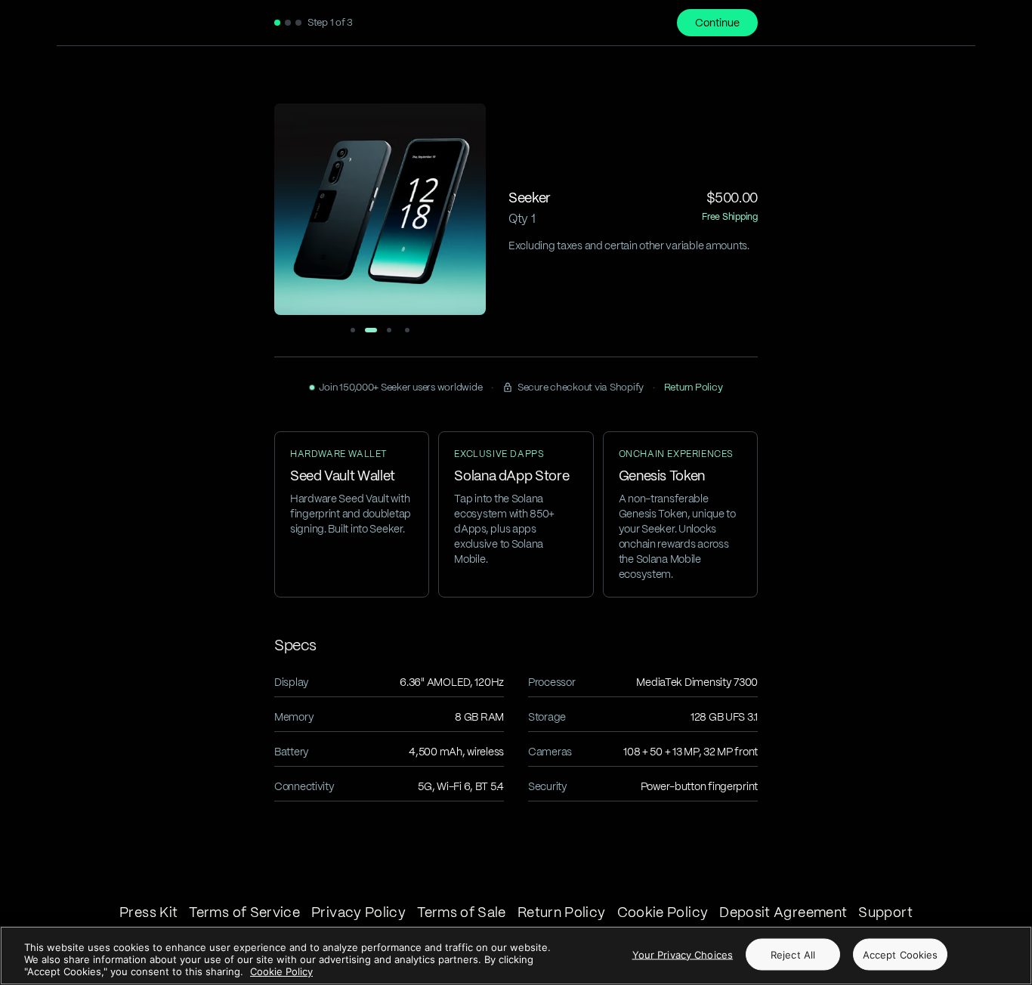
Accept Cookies (900, 955)
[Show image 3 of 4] (389, 330)
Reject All (793, 955)
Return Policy (693, 387)
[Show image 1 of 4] (353, 330)
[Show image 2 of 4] (371, 330)
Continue (717, 22)
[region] (516, 955)
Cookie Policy (281, 971)
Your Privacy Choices (683, 955)
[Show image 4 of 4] (407, 330)
